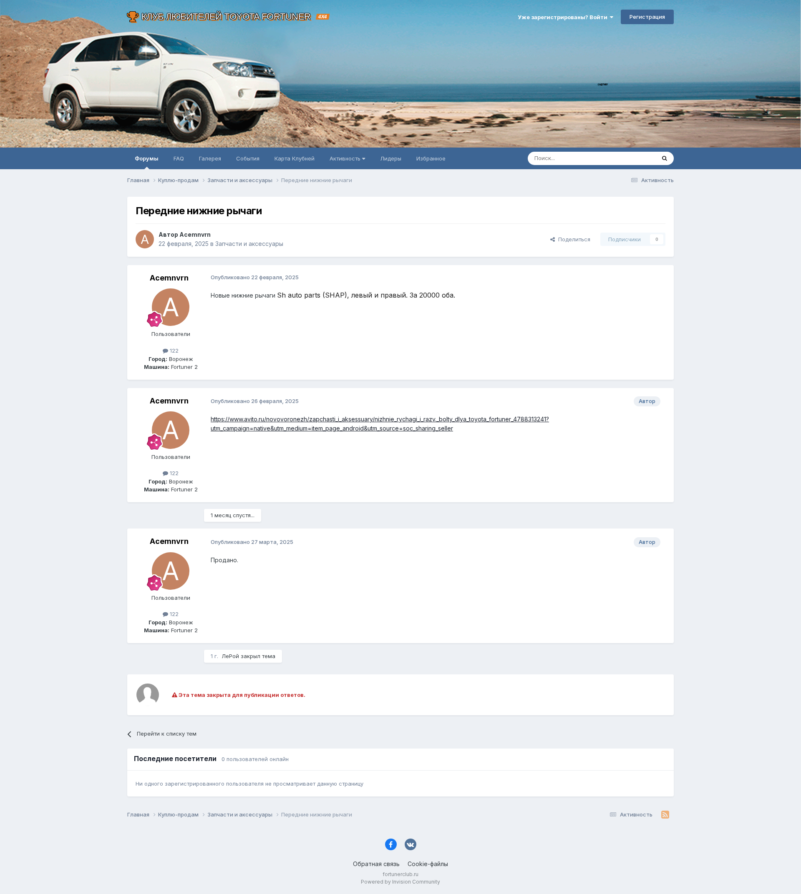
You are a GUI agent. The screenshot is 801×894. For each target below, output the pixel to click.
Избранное (431, 158)
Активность (346, 158)
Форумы (147, 158)
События (247, 158)
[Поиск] (664, 158)
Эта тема (633, 158)
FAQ (179, 158)
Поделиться (572, 239)
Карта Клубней (295, 158)
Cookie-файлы (428, 863)
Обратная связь (376, 863)
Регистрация (647, 16)
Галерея (210, 158)
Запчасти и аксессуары (249, 243)
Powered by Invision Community (400, 882)
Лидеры (390, 158)
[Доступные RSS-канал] (665, 815)
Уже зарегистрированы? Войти (564, 17)
